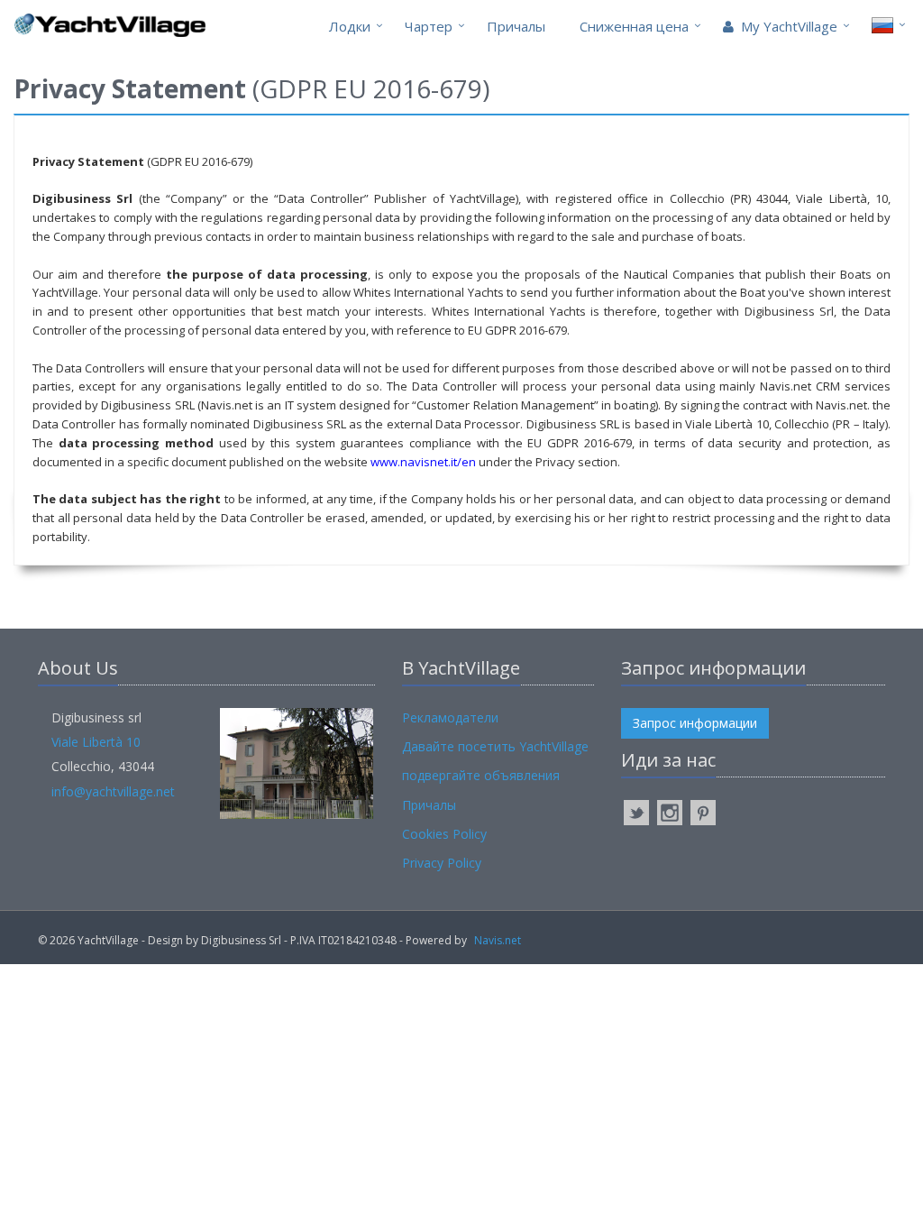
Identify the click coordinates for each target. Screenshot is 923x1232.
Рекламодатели (450, 717)
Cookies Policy (444, 833)
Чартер (428, 26)
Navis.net (497, 940)
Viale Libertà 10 (96, 741)
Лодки (349, 26)
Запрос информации (695, 722)
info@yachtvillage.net (113, 791)
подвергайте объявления (481, 775)
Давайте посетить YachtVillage (495, 746)
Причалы (516, 26)
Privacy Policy (441, 862)
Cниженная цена (634, 26)
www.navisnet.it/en (423, 462)
